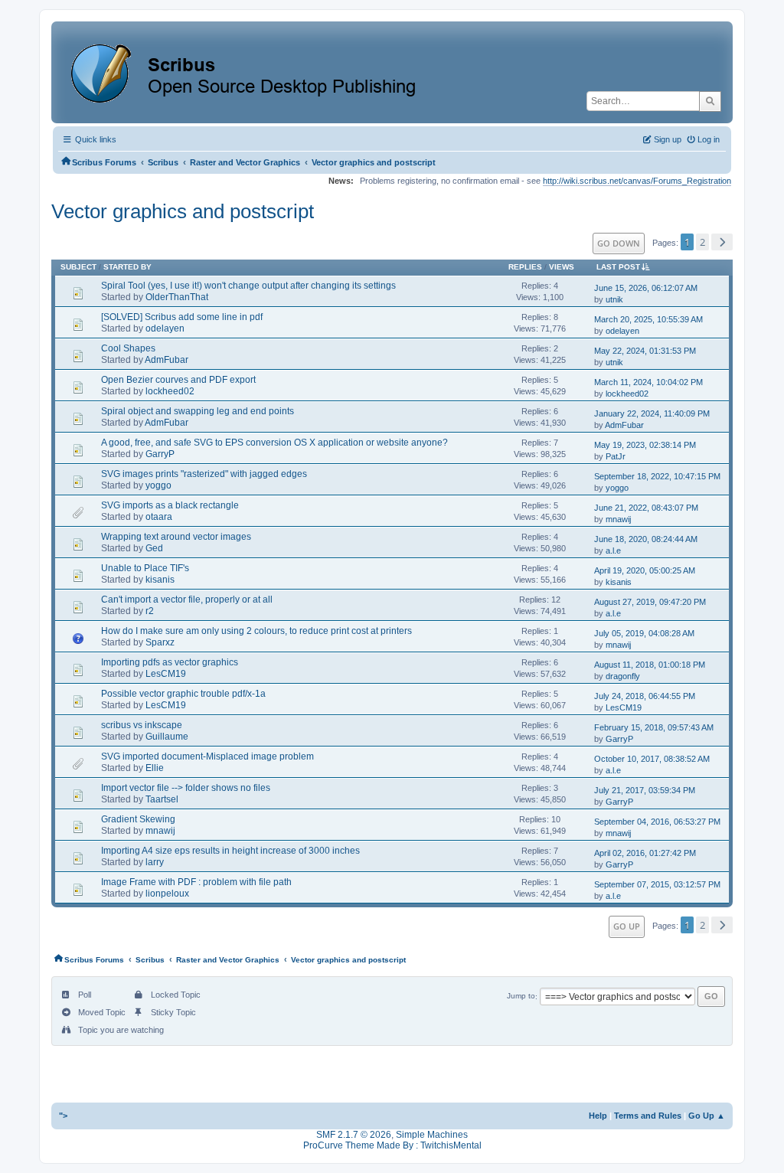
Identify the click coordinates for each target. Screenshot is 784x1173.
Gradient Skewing (138, 819)
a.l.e (613, 550)
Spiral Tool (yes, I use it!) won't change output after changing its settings (248, 285)
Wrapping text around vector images (176, 536)
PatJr (616, 456)
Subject (78, 267)
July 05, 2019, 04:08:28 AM (644, 633)
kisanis (160, 579)
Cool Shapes (128, 348)
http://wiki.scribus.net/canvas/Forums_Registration (637, 180)
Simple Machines (432, 1134)
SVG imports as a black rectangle (170, 505)
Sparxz (160, 642)
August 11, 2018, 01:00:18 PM (649, 664)
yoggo (158, 485)
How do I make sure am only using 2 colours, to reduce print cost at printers (256, 631)
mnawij (618, 519)
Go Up (626, 926)
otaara (158, 516)
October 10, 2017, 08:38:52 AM (652, 758)
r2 (149, 611)
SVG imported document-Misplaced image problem (207, 756)
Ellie (154, 768)
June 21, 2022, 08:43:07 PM (646, 507)
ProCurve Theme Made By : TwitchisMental (392, 1145)
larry (154, 862)
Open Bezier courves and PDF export (178, 379)
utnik (614, 299)
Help (598, 1115)
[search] (710, 101)
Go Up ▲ (706, 1115)
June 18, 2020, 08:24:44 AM (645, 539)
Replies (525, 267)
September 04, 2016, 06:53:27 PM (657, 821)
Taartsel (161, 799)
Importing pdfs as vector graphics (169, 662)
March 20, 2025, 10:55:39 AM (648, 319)
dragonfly (623, 676)
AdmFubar (166, 360)
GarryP (160, 454)
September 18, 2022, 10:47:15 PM (657, 476)
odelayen (165, 328)
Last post (618, 267)
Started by (127, 267)
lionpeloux (167, 893)
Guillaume (166, 736)
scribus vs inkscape (141, 725)
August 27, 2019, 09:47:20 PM (650, 601)
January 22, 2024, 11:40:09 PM (652, 413)
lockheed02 (169, 391)
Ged (154, 548)
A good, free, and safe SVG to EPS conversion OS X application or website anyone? (274, 442)
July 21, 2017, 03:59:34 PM (644, 790)
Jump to (521, 996)
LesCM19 (165, 673)
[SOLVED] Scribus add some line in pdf (182, 317)
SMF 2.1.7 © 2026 (353, 1134)
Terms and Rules (647, 1115)
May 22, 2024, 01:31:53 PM (645, 350)
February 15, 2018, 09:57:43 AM (654, 727)
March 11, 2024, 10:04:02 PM (648, 382)
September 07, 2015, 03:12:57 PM (657, 884)
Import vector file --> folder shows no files (185, 788)
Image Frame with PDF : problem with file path (196, 882)
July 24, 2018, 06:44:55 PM (644, 696)
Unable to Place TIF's (145, 568)
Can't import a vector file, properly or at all (187, 599)
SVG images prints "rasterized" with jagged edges (204, 474)
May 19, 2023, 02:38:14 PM (645, 444)
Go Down (618, 243)
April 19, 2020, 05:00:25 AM (644, 570)
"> (63, 1115)
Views (561, 267)
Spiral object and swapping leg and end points (197, 411)
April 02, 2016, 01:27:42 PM (645, 853)
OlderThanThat (176, 297)
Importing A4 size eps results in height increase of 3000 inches (230, 850)
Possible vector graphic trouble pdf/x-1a (183, 693)
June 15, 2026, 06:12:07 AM (645, 287)
